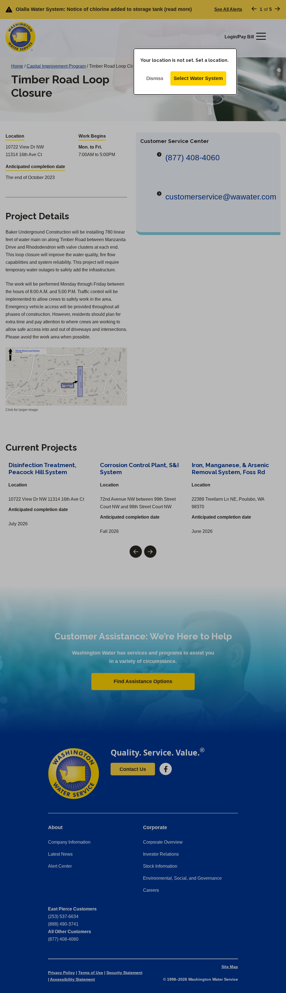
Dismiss (154, 78)
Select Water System (198, 78)
